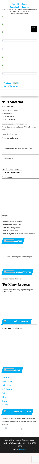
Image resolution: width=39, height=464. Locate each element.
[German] (34, 83)
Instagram (14, 86)
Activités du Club (7, 381)
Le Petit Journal (7, 389)
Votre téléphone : (8, 159)
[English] (29, 83)
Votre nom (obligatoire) (10, 138)
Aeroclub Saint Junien (19, 7)
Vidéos (4, 397)
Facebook (7, 83)
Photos (4, 393)
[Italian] (36, 83)
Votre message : (7, 177)
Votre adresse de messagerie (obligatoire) (17, 148)
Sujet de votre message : (11, 169)
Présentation (6, 377)
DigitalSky (22, 449)
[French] (26, 83)
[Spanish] (31, 83)
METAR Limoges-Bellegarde (12, 328)
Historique (5, 401)
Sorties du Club (6, 385)
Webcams (5, 405)
